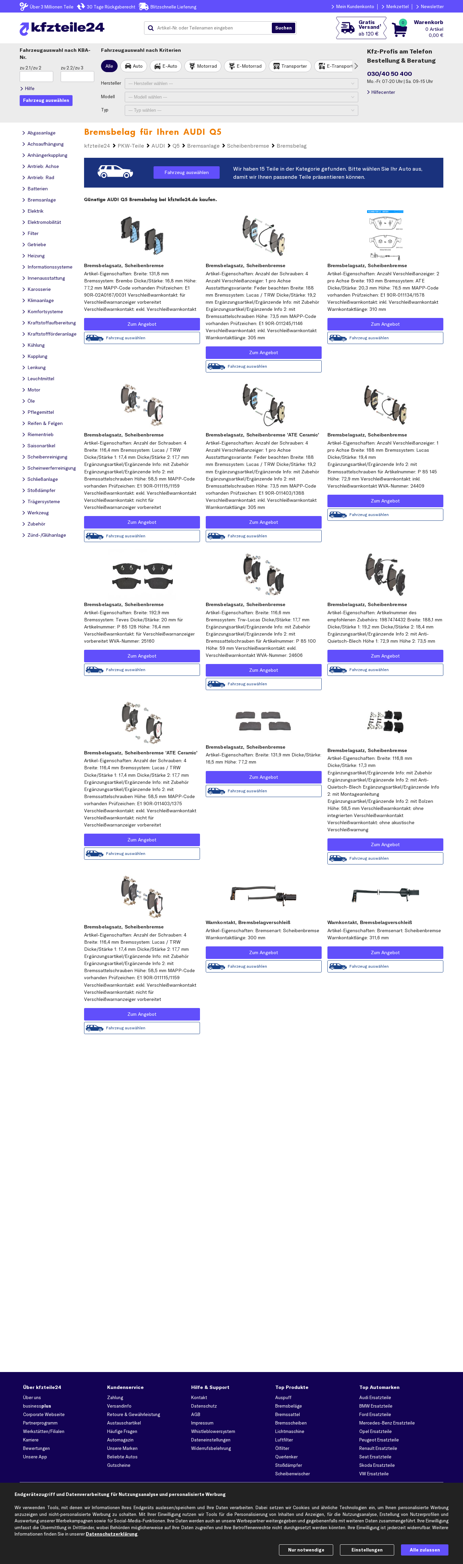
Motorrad (207, 66)
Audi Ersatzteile (375, 1397)
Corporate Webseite (44, 1414)
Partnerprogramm (40, 1423)
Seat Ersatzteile (375, 1456)
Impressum (202, 1423)
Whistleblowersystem (213, 1431)
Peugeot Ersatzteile (379, 1439)
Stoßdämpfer (288, 1465)
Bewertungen (36, 1448)
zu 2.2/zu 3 (72, 67)
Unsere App (35, 1456)
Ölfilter (282, 1448)
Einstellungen (367, 1549)
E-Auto (169, 66)
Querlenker (286, 1456)
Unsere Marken (122, 1448)
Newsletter (432, 6)
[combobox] (210, 28)
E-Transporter (342, 66)
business (37, 1406)
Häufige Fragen (122, 1431)
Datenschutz (204, 1406)
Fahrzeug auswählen (186, 172)
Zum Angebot (141, 324)
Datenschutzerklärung (112, 1534)
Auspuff (283, 1397)
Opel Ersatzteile (375, 1431)
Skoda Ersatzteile (377, 1465)
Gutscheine (118, 1465)
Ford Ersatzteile (375, 1414)
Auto (138, 66)
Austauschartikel (124, 1423)
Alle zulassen (425, 1549)
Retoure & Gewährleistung (133, 1414)
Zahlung (115, 1397)
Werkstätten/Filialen (43, 1431)
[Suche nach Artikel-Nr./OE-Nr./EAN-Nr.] (283, 28)
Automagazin (120, 1439)
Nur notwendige (306, 1549)
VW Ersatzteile (374, 1473)
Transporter (294, 66)
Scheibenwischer (292, 1473)
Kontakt (199, 1397)
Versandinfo (119, 1406)
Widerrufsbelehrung (211, 1448)
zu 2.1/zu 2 (30, 67)
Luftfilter (284, 1439)
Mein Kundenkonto (355, 6)
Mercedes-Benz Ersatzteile (387, 1423)
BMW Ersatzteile (375, 1406)
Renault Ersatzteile (378, 1448)
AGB (195, 1414)
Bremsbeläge (288, 1406)
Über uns (32, 1397)
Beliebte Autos (122, 1456)
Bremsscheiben (291, 1423)
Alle (109, 66)
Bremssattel (287, 1414)
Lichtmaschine (289, 1431)
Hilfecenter (383, 92)
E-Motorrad (249, 66)
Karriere (31, 1439)
